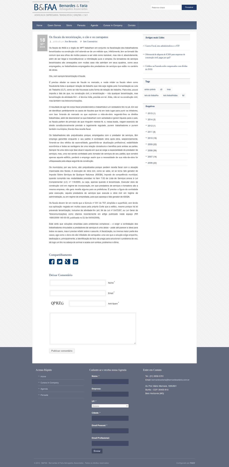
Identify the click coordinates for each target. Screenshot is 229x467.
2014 (150, 119)
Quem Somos (54, 25)
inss (169, 89)
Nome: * (95, 376)
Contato (131, 25)
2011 (150, 131)
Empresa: (96, 388)
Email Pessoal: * (99, 425)
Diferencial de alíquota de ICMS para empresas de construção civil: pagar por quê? (165, 56)
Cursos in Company (113, 25)
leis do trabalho (152, 95)
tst (183, 95)
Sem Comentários (90, 41)
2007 (150, 156)
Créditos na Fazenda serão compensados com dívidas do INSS (166, 68)
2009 (150, 144)
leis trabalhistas (170, 95)
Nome (111, 282)
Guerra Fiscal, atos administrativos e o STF (162, 46)
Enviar (97, 451)
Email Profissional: (101, 437)
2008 (150, 150)
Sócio (69, 25)
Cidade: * (96, 412)
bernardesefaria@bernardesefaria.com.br (170, 379)
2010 (150, 138)
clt (161, 89)
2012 (150, 125)
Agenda (94, 25)
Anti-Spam (113, 303)
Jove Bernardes (71, 41)
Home (39, 25)
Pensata (81, 25)
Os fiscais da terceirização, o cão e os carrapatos (78, 37)
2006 (150, 162)
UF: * (94, 401)
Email (110, 293)
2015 (150, 113)
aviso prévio (150, 89)
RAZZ (192, 462)
